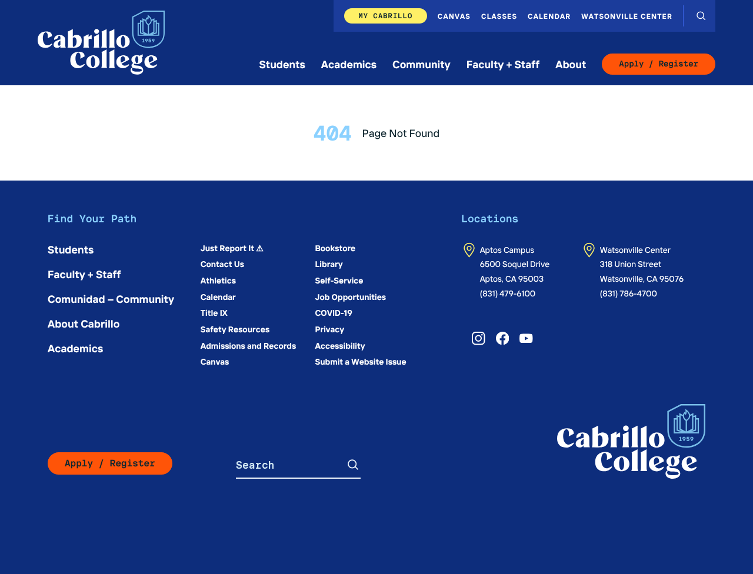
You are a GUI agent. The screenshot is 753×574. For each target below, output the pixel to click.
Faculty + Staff (503, 64)
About (570, 64)
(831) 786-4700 (628, 293)
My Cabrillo (385, 15)
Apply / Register (658, 64)
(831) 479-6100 (508, 293)
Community (421, 64)
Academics (348, 64)
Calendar (549, 16)
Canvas (454, 16)
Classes (499, 16)
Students (282, 64)
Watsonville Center (626, 16)
